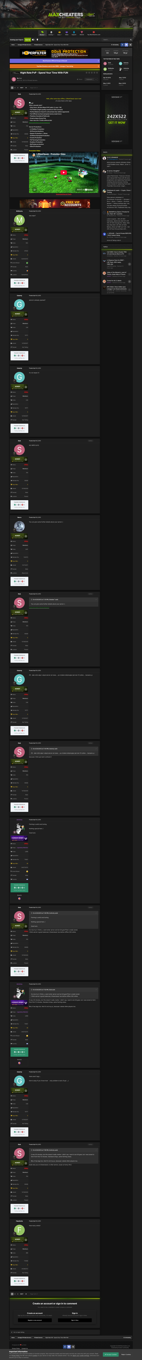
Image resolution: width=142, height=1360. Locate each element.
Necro (19, 517)
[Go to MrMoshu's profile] (19, 220)
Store (59, 34)
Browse (42, 34)
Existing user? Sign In (16, 39)
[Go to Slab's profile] (14, 79)
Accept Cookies (111, 1354)
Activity (50, 34)
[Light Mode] (37, 40)
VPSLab (111, 237)
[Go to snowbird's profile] (104, 252)
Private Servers (32, 80)
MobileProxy (112, 215)
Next (21, 87)
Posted (125, 159)
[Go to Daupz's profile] (104, 171)
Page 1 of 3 (33, 87)
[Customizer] (33, 40)
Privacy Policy (16, 1348)
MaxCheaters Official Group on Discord (55, 61)
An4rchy (126, 68)
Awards (82, 34)
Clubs (66, 34)
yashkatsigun (113, 194)
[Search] (131, 40)
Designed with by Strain (19, 1345)
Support (74, 34)
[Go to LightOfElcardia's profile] (104, 261)
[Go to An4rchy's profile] (19, 828)
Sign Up (27, 39)
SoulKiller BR (110, 290)
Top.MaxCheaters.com (93, 34)
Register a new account (35, 1320)
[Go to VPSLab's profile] (104, 234)
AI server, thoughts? (113, 171)
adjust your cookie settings (81, 1355)
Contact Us (25, 1348)
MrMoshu (19, 211)
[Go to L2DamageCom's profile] (104, 158)
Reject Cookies (126, 1354)
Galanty (19, 295)
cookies (35, 1355)
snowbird (110, 256)
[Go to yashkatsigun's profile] (104, 191)
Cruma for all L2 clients (114, 280)
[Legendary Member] (19, 898)
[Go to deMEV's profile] (104, 273)
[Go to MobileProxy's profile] (104, 212)
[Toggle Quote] (32, 599)
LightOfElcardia (111, 266)
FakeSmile (19, 1221)
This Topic (123, 39)
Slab (20, 78)
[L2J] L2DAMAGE (112, 157)
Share (80, 79)
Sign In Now (74, 1320)
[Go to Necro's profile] (19, 526)
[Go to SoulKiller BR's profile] (104, 287)
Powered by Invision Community (120, 1347)
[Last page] (26, 87)
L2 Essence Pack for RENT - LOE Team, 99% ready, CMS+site (116, 262)
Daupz (111, 173)
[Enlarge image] (31, 103)
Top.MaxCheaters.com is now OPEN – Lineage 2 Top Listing (55, 66)
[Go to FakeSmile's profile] (19, 1230)
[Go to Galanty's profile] (19, 304)
